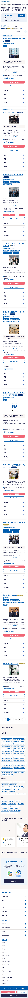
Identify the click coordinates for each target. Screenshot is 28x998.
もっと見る (13, 881)
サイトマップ (6, 988)
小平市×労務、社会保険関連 (20, 770)
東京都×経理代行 (13, 784)
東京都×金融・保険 (15, 805)
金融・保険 (6, 965)
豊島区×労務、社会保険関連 (19, 753)
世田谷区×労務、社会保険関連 (19, 748)
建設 (4, 943)
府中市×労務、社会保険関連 (7, 767)
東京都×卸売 (4, 803)
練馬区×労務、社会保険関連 (19, 758)
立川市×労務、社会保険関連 (7, 765)
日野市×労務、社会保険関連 (7, 772)
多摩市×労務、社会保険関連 (19, 772)
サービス (5, 974)
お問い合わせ (6, 992)
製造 (4, 946)
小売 (4, 949)
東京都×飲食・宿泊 (12, 803)
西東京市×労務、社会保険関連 (7, 774)
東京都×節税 (4, 791)
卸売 (4, 952)
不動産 (5, 958)
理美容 (5, 968)
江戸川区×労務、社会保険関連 (7, 762)
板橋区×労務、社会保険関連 (7, 758)
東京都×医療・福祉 (5, 813)
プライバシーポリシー (14, 988)
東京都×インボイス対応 (6, 786)
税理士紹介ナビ (4, 4)
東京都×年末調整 (5, 784)
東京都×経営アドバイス (21, 793)
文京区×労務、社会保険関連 (7, 741)
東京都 (9, 4)
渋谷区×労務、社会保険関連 (7, 751)
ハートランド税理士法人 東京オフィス (14, 244)
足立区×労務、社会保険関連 (7, 760)
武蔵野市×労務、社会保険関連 (19, 765)
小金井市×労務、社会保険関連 (7, 770)
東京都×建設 (4, 801)
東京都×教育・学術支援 (14, 808)
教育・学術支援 (7, 971)
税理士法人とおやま (10, 112)
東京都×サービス (5, 810)
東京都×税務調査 (12, 791)
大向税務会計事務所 (10, 595)
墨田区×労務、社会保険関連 (7, 744)
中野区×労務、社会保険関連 (19, 751)
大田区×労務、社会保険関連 (7, 748)
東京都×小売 (18, 801)
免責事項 (22, 988)
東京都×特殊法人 (14, 813)
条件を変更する (21, 15)
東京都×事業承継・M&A (17, 789)
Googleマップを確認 (9, 78)
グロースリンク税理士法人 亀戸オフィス (14, 466)
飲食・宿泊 (6, 955)
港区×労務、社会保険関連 (6, 739)
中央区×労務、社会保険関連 (20, 737)
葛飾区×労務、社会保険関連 (19, 760)
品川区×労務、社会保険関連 (7, 746)
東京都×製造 (11, 801)
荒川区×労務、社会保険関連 (18, 755)
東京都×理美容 (4, 808)
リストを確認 (22, 992)
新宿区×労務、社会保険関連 (18, 739)
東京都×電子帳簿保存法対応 (18, 786)
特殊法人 (5, 983)
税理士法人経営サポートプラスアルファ (14, 313)
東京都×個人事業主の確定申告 (18, 782)
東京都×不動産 (21, 803)
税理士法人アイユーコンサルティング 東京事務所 (14, 394)
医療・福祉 (6, 980)
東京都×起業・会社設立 (6, 789)
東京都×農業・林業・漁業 (15, 810)
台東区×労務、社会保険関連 (19, 741)
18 (20, 719)
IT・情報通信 (6, 961)
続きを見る (15, 72)
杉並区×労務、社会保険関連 (7, 753)
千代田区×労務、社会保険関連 (7, 737)
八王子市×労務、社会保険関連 (20, 762)
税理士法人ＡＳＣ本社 (10, 663)
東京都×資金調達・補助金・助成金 (8, 793)
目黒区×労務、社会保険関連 (19, 746)
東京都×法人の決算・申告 (6, 782)
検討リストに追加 (14, 86)
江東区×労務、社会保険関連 (19, 744)
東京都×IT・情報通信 (6, 805)
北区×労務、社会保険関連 (6, 755)
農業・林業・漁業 (7, 977)
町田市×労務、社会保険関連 (19, 767)
